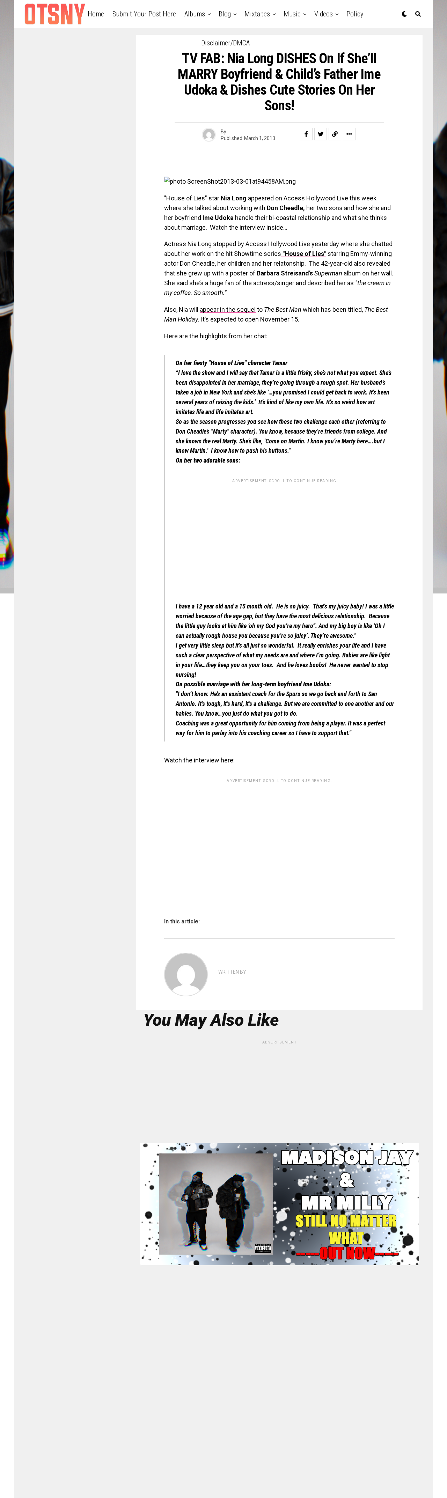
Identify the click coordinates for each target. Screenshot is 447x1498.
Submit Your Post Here (144, 14)
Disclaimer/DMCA (225, 43)
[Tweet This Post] (320, 134)
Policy (354, 14)
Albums (194, 14)
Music (292, 14)
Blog (225, 14)
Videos (323, 14)
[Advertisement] (285, 535)
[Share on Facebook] (306, 134)
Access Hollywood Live (278, 244)
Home (96, 14)
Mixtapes (257, 14)
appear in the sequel (228, 309)
